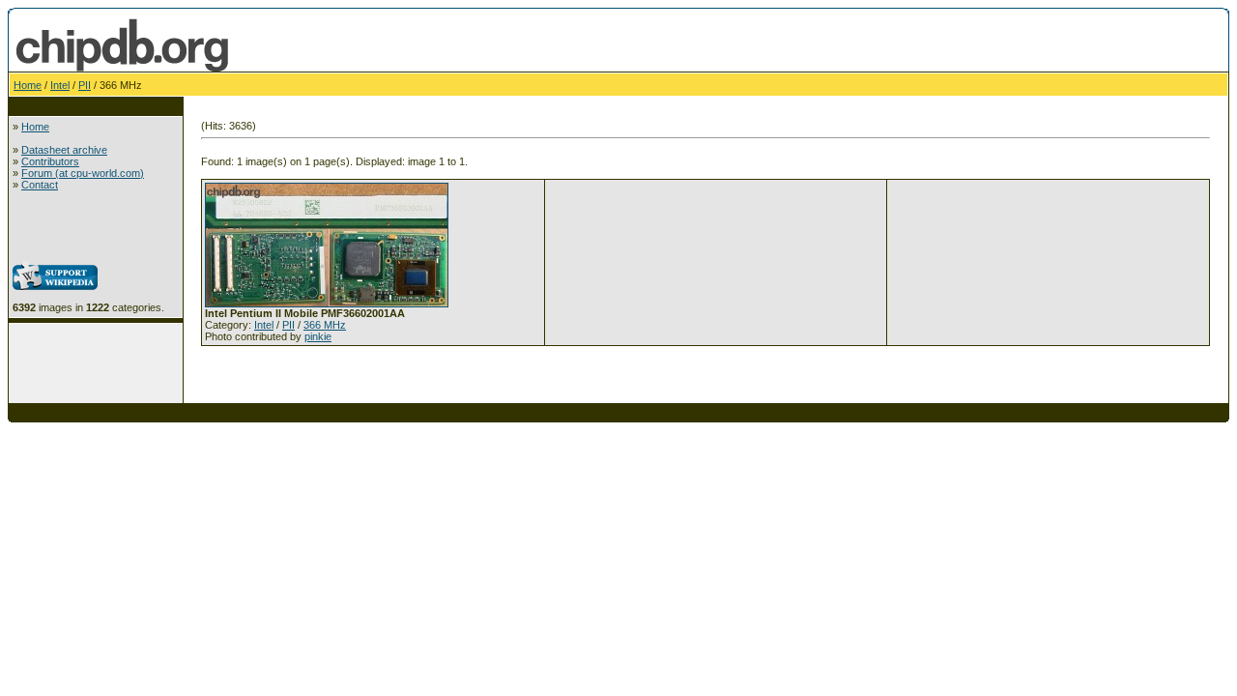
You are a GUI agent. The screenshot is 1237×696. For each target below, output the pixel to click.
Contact (39, 184)
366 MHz (324, 325)
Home (28, 85)
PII (84, 85)
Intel (60, 85)
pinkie (317, 336)
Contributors (50, 161)
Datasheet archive (64, 150)
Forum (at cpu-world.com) (82, 173)
